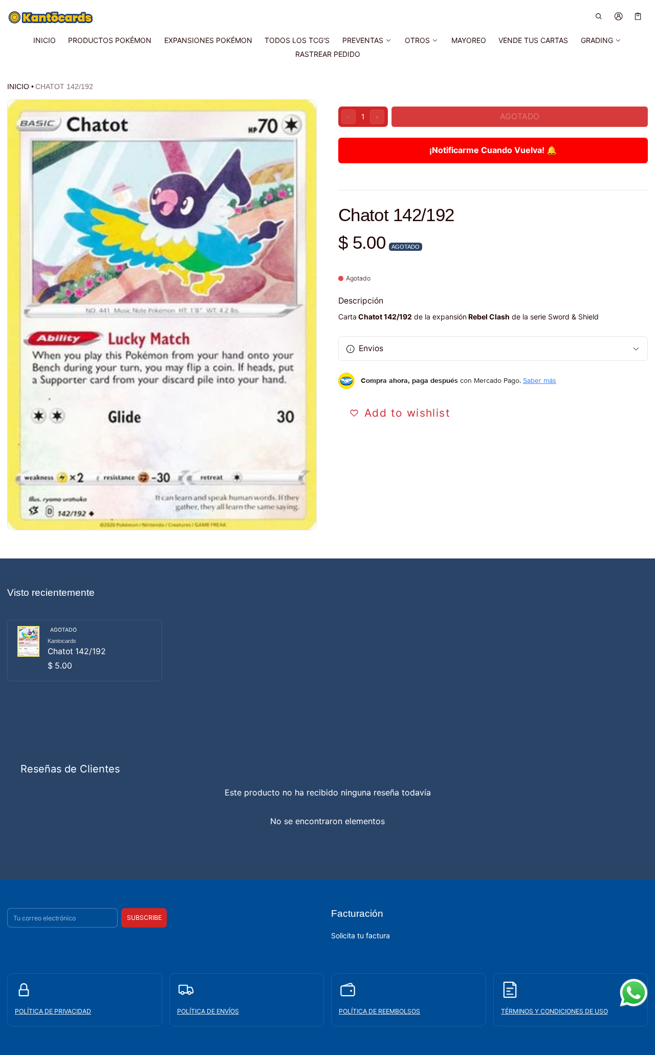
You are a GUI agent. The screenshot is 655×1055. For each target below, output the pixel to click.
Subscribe (144, 917)
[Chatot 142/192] (85, 650)
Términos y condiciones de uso (554, 1011)
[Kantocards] (50, 17)
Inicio (18, 86)
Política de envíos (208, 1011)
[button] (599, 16)
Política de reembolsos (379, 1011)
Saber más (539, 381)
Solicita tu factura (360, 935)
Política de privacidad (53, 1011)
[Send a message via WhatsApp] (634, 993)
